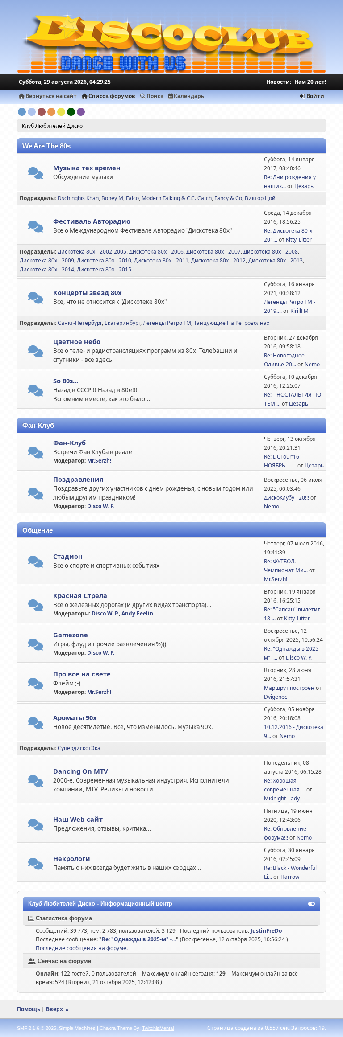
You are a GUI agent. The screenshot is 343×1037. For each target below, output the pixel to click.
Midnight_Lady (282, 798)
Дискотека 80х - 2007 (213, 251)
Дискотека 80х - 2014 (47, 269)
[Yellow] (61, 112)
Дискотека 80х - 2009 (47, 260)
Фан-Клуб (69, 442)
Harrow (289, 877)
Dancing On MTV (80, 770)
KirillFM (299, 311)
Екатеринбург (122, 323)
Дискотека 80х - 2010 (104, 260)
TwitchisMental (158, 1028)
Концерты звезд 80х (87, 292)
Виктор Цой (260, 198)
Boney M (112, 198)
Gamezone (70, 634)
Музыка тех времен (87, 167)
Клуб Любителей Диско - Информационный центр (100, 903)
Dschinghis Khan (78, 198)
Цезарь (304, 186)
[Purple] (81, 112)
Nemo (312, 364)
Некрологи (71, 858)
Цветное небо (76, 341)
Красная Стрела (80, 595)
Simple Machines (77, 1028)
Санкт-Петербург (80, 323)
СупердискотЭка (79, 748)
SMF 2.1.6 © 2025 (36, 1028)
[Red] (42, 112)
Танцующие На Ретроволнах (231, 323)
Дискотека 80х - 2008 (270, 251)
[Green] (71, 112)
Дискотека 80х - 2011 (161, 260)
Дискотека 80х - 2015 (104, 269)
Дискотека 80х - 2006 (156, 251)
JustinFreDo (266, 931)
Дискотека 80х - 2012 (218, 260)
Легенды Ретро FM (167, 323)
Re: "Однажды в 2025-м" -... (139, 939)
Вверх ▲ (58, 1009)
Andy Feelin (137, 613)
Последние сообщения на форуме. (82, 948)
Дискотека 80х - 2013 (275, 260)
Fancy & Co (228, 198)
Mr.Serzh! (99, 460)
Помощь (28, 1009)
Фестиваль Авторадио (91, 221)
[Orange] (51, 112)
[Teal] (32, 112)
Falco (132, 198)
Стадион (68, 556)
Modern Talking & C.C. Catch (177, 198)
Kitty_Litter (299, 239)
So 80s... (65, 380)
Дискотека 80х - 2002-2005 (92, 251)
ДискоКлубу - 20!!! (286, 497)
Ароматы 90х (74, 717)
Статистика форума (63, 918)
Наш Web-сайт (78, 819)
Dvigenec (275, 697)
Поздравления (78, 479)
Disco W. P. (100, 506)
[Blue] (22, 112)
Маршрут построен (289, 688)
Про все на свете (82, 673)
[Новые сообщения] (35, 175)
